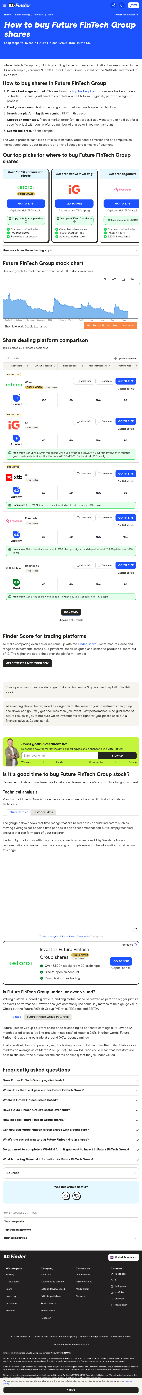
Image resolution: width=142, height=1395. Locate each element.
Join (134, 5)
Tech (50, 15)
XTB (27, 475)
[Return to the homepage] (19, 5)
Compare (106, 381)
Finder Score (87, 644)
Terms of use (40, 1337)
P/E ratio (15, 1017)
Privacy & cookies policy (63, 1337)
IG (26, 422)
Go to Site (25, 203)
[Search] (113, 5)
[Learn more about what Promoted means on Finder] (135, 945)
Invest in (38, 15)
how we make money (115, 1361)
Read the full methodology (27, 663)
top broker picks (84, 91)
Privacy (133, 762)
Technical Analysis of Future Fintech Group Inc (63, 936)
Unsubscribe (96, 762)
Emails (59, 762)
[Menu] (5, 5)
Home (7, 15)
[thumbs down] (76, 1196)
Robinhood (32, 566)
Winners (25, 762)
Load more (71, 612)
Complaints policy (121, 1337)
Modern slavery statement (94, 1337)
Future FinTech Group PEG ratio (48, 1017)
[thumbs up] (66, 1196)
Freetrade (31, 518)
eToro (28, 382)
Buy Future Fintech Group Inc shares (110, 325)
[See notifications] (122, 5)
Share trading (22, 15)
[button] (117, 755)
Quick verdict (19, 812)
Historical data (43, 812)
